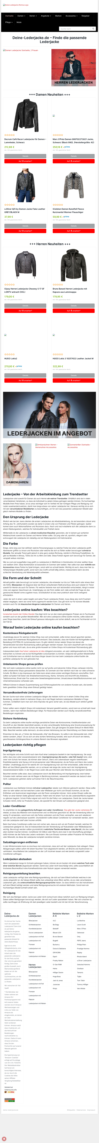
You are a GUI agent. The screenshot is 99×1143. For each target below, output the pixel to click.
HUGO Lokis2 (10, 358)
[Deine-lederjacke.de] (17, 6)
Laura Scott (81, 925)
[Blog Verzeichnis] (13, 1101)
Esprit (55, 957)
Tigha (79, 976)
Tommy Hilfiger (82, 984)
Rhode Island (82, 957)
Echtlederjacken (35, 925)
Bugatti (55, 941)
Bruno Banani (58, 937)
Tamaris (80, 972)
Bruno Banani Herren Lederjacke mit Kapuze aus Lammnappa (70, 290)
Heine (55, 968)
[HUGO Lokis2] (25, 335)
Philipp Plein (81, 945)
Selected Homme (83, 965)
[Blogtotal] (13, 1092)
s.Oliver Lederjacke (84, 961)
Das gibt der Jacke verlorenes (77, 810)
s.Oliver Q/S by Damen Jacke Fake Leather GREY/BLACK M (24, 210)
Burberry (56, 945)
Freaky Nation (58, 961)
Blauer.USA (57, 933)
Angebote (45, 16)
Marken (58, 16)
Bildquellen (71, 1110)
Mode (19, 22)
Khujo (55, 988)
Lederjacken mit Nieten (37, 956)
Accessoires (71, 16)
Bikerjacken (33, 921)
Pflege (8, 22)
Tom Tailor (81, 980)
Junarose (56, 984)
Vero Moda (81, 988)
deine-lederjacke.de (10, 1110)
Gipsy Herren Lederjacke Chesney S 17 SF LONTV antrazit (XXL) (24, 290)
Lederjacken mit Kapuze (35, 950)
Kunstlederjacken (35, 929)
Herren (32, 16)
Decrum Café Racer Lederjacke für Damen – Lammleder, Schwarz (25, 141)
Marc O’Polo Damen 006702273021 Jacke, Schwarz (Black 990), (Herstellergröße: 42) (73, 141)
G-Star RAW (57, 965)
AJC (54, 921)
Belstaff (55, 929)
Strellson (80, 968)
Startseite (9, 16)
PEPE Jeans (81, 941)
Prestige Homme (83, 949)
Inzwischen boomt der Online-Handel (18, 614)
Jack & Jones (58, 980)
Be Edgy (56, 925)
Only (78, 937)
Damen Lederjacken (35, 914)
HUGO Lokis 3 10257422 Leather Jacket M (73, 358)
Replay (79, 953)
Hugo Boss (57, 976)
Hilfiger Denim (58, 972)
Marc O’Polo (81, 929)
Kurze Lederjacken (36, 933)
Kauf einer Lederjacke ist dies (32, 651)
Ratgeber (85, 16)
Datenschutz (81, 1110)
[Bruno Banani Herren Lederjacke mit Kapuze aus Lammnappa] (74, 265)
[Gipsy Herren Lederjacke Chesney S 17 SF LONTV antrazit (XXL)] (25, 265)
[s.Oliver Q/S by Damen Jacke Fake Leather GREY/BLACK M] (25, 185)
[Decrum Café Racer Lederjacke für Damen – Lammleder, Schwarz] (25, 115)
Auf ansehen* (25, 161)
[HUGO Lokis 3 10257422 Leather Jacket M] (74, 335)
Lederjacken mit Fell (36, 937)
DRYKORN (56, 953)
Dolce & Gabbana (59, 949)
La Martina (81, 921)
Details (25, 156)
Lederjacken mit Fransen (35, 942)
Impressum (91, 1110)
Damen (21, 16)
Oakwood (80, 933)
